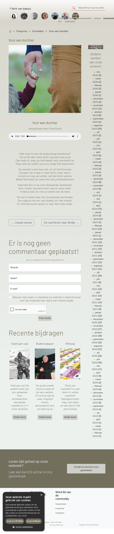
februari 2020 (97, 387)
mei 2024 (96, 200)
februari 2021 (97, 307)
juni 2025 (96, 140)
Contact (97, 18)
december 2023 (97, 220)
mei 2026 (96, 73)
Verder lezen (19, 417)
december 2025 (97, 100)
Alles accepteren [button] (15, 521)
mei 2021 (96, 287)
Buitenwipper (45, 344)
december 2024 (97, 180)
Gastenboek (60, 504)
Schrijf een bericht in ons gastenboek (86, 468)
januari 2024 (96, 214)
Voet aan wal (19, 344)
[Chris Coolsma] (44, 15)
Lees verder (22, 516)
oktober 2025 (97, 114)
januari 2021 (96, 314)
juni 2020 (96, 361)
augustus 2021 (97, 267)
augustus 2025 (97, 127)
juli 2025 (96, 134)
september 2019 (98, 408)
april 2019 (96, 421)
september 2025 (98, 120)
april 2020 (96, 374)
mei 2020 (96, 367)
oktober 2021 (97, 254)
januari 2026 (96, 93)
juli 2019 (96, 414)
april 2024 (96, 207)
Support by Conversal (88, 524)
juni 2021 (96, 281)
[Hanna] (14, 15)
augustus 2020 (97, 347)
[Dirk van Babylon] (55, 15)
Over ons (60, 20)
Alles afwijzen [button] (33, 521)
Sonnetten (38, 31)
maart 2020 (96, 381)
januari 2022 (96, 234)
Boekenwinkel (84, 18)
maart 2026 (96, 80)
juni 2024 (96, 194)
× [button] (41, 495)
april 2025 (96, 154)
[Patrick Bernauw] (24, 15)
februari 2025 (97, 167)
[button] (24, 527)
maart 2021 (96, 301)
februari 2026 (97, 87)
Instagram (59, 513)
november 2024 (97, 187)
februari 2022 (97, 227)
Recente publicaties (70, 20)
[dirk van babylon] (13, 8)
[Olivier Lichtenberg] (34, 15)
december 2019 (97, 394)
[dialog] (23, 511)
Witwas (70, 344)
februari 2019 (97, 434)
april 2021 (96, 294)
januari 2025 (96, 174)
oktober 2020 (97, 334)
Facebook (59, 508)
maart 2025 (96, 160)
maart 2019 (96, 428)
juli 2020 (96, 354)
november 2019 (97, 401)
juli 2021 (96, 274)
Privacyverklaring (56, 525)
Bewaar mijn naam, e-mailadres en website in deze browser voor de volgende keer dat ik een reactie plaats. (47, 299)
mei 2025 (96, 147)
